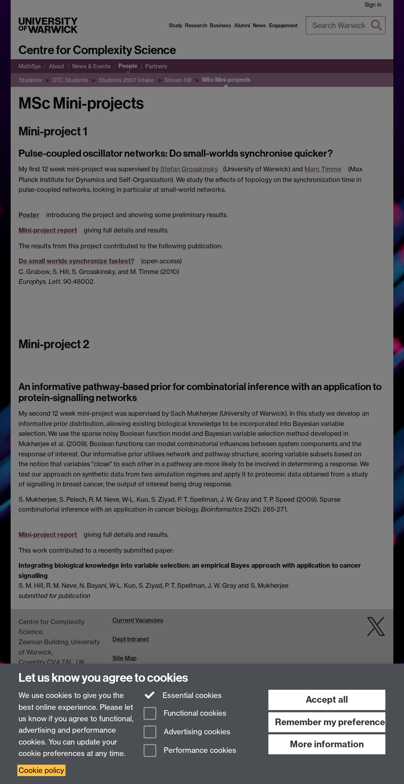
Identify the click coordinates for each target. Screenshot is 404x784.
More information (327, 744)
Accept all (327, 699)
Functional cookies (194, 713)
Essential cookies (191, 695)
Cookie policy (41, 770)
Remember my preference (330, 722)
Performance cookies (199, 750)
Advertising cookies (196, 731)
